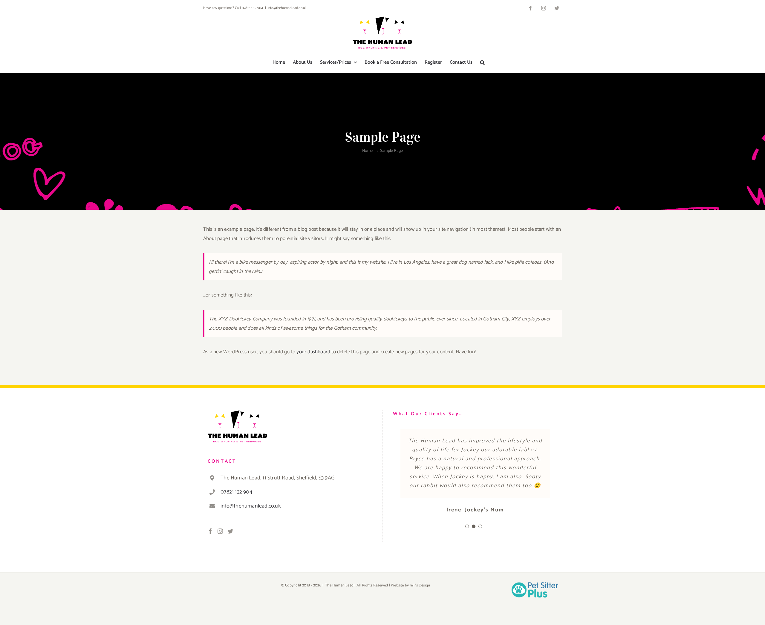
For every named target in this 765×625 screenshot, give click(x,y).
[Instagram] (220, 531)
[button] (482, 62)
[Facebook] (210, 531)
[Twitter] (230, 531)
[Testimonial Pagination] (467, 589)
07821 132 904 (236, 492)
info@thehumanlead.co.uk (287, 8)
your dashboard (313, 352)
